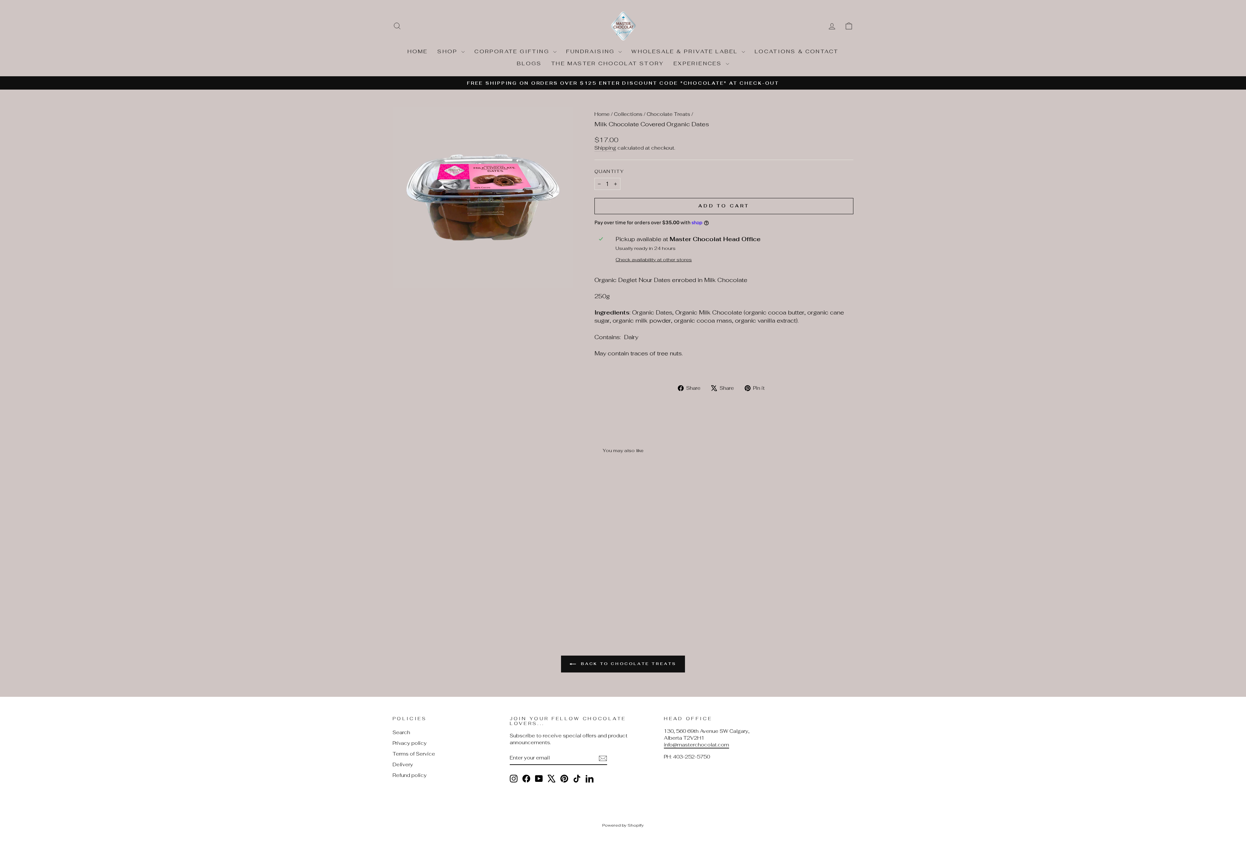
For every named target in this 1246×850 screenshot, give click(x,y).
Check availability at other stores (654, 259)
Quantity (609, 171)
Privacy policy (410, 743)
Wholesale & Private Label (685, 51)
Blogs (529, 63)
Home (418, 51)
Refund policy (410, 775)
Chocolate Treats (668, 114)
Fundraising (591, 51)
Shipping (605, 148)
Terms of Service (414, 754)
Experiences (699, 63)
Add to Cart (448, 571)
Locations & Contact (797, 51)
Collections (628, 114)
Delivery (403, 764)
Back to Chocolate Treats (628, 663)
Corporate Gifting (513, 51)
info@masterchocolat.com (696, 745)
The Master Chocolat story (607, 63)
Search (401, 732)
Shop (448, 51)
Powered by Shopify (623, 825)
